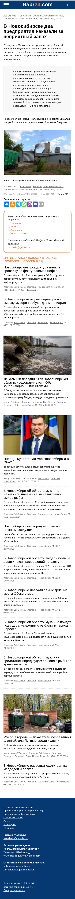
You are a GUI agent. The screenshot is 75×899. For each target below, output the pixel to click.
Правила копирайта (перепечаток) (23, 810)
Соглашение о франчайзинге (20, 814)
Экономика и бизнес (53, 16)
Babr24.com (25, 16)
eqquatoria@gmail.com (27, 855)
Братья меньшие (46, 782)
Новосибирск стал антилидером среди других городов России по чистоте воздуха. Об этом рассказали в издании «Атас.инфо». (36, 537)
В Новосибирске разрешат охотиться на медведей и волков (35, 767)
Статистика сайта (13, 817)
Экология (37, 16)
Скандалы (8, 405)
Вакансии (8, 828)
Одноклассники (18, 233)
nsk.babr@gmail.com (19, 247)
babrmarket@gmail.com (16, 866)
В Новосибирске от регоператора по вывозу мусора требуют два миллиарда (34, 301)
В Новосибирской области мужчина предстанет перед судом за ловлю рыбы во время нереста (37, 661)
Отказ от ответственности (18, 807)
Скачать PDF (62, 194)
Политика (19, 756)
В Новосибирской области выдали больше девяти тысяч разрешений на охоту (36, 559)
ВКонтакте (16, 230)
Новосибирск (25, 19)
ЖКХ (17, 405)
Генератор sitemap (14, 890)
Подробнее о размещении (18, 869)
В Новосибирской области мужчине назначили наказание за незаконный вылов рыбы (32, 494)
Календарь (9, 824)
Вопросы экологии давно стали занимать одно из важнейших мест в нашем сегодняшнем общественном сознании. (35, 470)
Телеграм (15, 223)
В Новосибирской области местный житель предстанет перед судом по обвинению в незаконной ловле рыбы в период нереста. (35, 672)
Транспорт (58, 287)
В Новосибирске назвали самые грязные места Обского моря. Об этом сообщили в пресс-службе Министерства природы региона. (35, 601)
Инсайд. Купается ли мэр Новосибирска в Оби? (36, 460)
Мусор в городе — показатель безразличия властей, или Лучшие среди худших (37, 738)
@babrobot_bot (24, 852)
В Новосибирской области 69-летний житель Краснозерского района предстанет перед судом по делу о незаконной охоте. (37, 637)
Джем (12, 226)
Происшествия (10, 19)
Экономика (43, 322)
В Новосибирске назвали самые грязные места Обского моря (35, 591)
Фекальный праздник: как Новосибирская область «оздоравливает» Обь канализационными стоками (35, 382)
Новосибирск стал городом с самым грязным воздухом (31, 528)
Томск (28, 756)
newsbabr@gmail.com (15, 838)
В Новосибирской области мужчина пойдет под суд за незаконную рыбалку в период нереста (37, 625)
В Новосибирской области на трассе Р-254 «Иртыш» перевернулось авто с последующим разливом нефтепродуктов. (33, 279)
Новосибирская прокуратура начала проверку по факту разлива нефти (32, 269)
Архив (6, 821)
